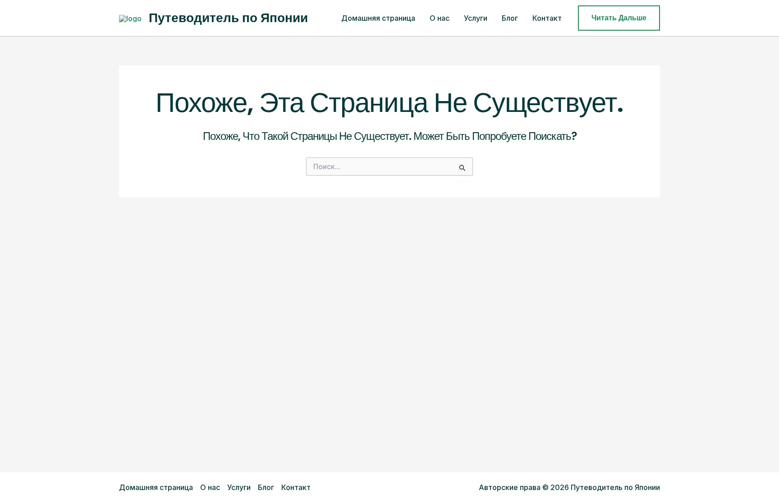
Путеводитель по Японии (228, 17)
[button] (619, 18)
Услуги (475, 18)
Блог (510, 18)
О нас (439, 18)
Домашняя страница (378, 18)
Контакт (547, 18)
